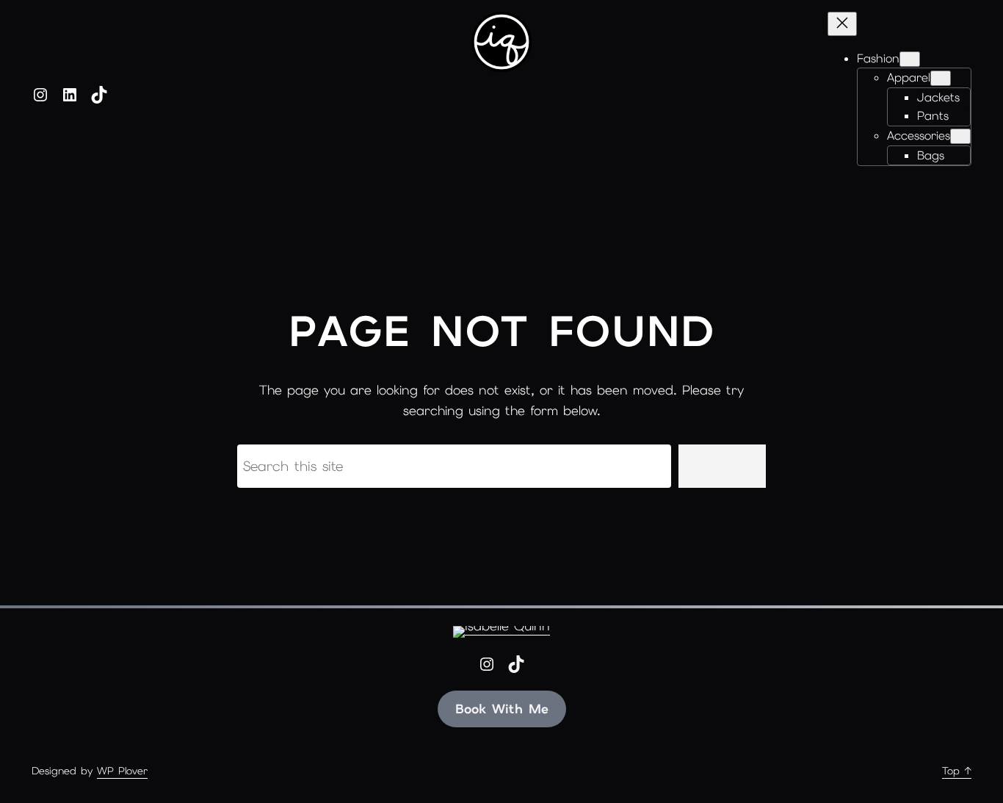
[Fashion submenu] (909, 59)
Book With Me (501, 708)
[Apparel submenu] (940, 78)
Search (722, 466)
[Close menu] (842, 24)
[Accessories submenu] (960, 136)
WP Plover (122, 770)
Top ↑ (956, 770)
